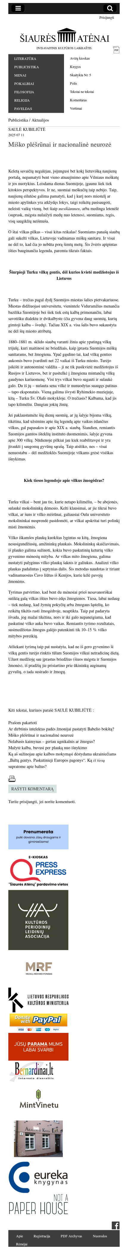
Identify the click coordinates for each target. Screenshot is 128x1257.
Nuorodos (100, 1235)
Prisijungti (106, 17)
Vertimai (76, 108)
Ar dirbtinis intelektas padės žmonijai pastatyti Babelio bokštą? (61, 729)
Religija (22, 100)
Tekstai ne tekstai (82, 91)
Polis (73, 83)
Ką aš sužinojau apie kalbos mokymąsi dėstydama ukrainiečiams (62, 754)
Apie (19, 1235)
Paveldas (23, 108)
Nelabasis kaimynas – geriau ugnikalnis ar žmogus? (51, 741)
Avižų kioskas (80, 58)
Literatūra (25, 58)
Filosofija (24, 91)
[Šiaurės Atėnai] (64, 35)
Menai (20, 75)
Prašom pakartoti (22, 722)
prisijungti (28, 801)
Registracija (42, 1235)
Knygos (75, 66)
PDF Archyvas (71, 1235)
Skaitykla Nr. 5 (80, 74)
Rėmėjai (21, 1244)
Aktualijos (40, 120)
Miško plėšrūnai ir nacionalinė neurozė (41, 735)
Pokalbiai (24, 83)
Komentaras (78, 99)
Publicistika (26, 66)
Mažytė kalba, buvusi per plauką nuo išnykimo (47, 747)
